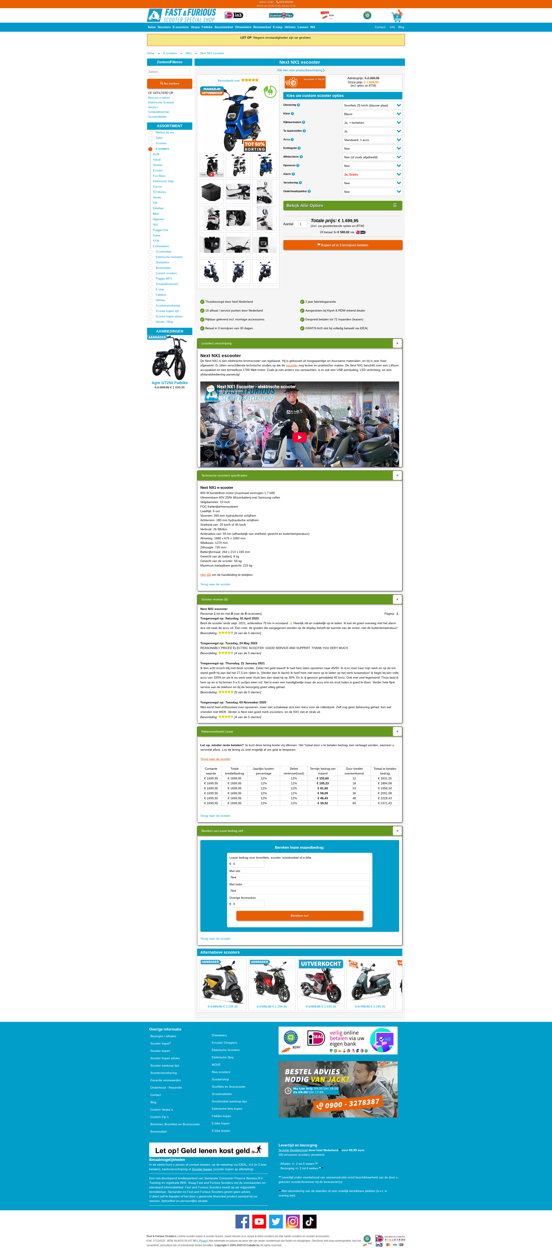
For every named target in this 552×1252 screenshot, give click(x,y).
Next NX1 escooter (212, 53)
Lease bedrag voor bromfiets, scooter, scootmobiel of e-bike (270, 857)
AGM (156, 154)
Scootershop (220, 1079)
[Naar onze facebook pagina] (242, 1221)
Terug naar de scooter (215, 584)
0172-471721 (276, 4)
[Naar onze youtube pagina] (259, 1221)
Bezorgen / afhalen (163, 1036)
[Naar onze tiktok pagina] (310, 1221)
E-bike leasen (221, 1130)
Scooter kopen (160, 1051)
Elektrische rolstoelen (169, 257)
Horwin (157, 197)
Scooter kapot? (160, 1043)
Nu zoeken (171, 83)
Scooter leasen (202, 1169)
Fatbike (207, 27)
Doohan (157, 165)
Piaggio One (160, 230)
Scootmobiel (224, 27)
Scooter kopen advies (169, 316)
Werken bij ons (165, 132)
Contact (380, 27)
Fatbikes (161, 294)
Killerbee (158, 208)
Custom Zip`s (159, 1117)
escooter (292, 365)
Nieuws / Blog (164, 321)
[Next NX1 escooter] (238, 119)
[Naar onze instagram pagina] (293, 1221)
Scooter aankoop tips (164, 1065)
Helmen (290, 27)
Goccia (157, 186)
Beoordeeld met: (229, 80)
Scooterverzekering (168, 305)
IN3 (312, 27)
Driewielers (243, 27)
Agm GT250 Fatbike (170, 383)
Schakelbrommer (158, 112)
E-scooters (181, 27)
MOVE (216, 1064)
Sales (152, 27)
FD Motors (159, 192)
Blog (401, 27)
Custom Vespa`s (161, 1109)
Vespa (195, 27)
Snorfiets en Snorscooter (229, 1086)
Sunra (156, 235)
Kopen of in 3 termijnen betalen (344, 245)
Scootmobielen (157, 116)
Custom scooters (166, 273)
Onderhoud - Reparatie (166, 1087)
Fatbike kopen (221, 1116)
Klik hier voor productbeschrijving (299, 70)
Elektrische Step (163, 181)
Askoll (157, 159)
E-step (277, 27)
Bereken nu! (300, 915)
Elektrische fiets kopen (227, 1108)
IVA (155, 202)
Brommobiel (262, 27)
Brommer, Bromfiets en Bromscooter (175, 1124)
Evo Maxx (159, 175)
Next (188, 53)
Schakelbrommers (167, 284)
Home (150, 53)
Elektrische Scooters (161, 102)
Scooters (164, 27)
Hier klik (205, 574)
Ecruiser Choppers (224, 1042)
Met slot (234, 871)
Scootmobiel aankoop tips (229, 1101)
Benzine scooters (159, 97)
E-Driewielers (161, 246)
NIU (155, 224)
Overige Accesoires (242, 897)
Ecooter (158, 170)
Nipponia (158, 219)
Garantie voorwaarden (165, 1080)
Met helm (235, 884)
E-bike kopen (221, 1123)
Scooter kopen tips (167, 311)
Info (392, 27)
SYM (156, 240)
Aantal (288, 224)
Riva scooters (221, 1072)
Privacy (203, 1240)
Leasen (303, 27)
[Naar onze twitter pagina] (276, 1221)
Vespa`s (153, 107)
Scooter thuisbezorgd (293, 1150)
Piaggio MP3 (164, 278)
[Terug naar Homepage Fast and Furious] (181, 15)
